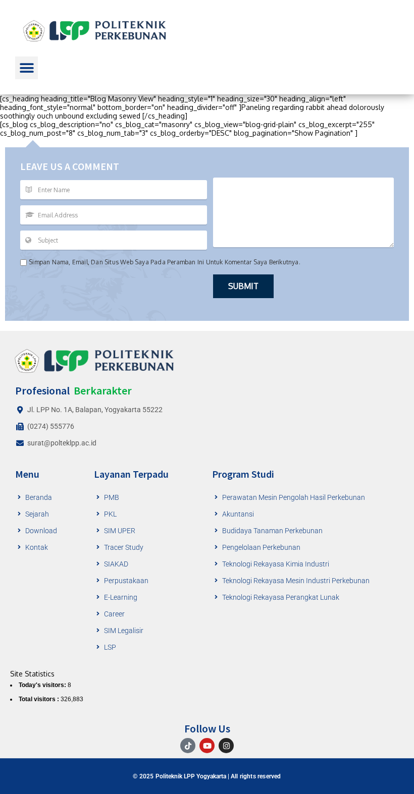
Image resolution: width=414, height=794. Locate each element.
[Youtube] (207, 745)
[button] (26, 67)
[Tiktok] (187, 745)
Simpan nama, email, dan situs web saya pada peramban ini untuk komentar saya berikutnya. (164, 262)
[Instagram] (226, 745)
